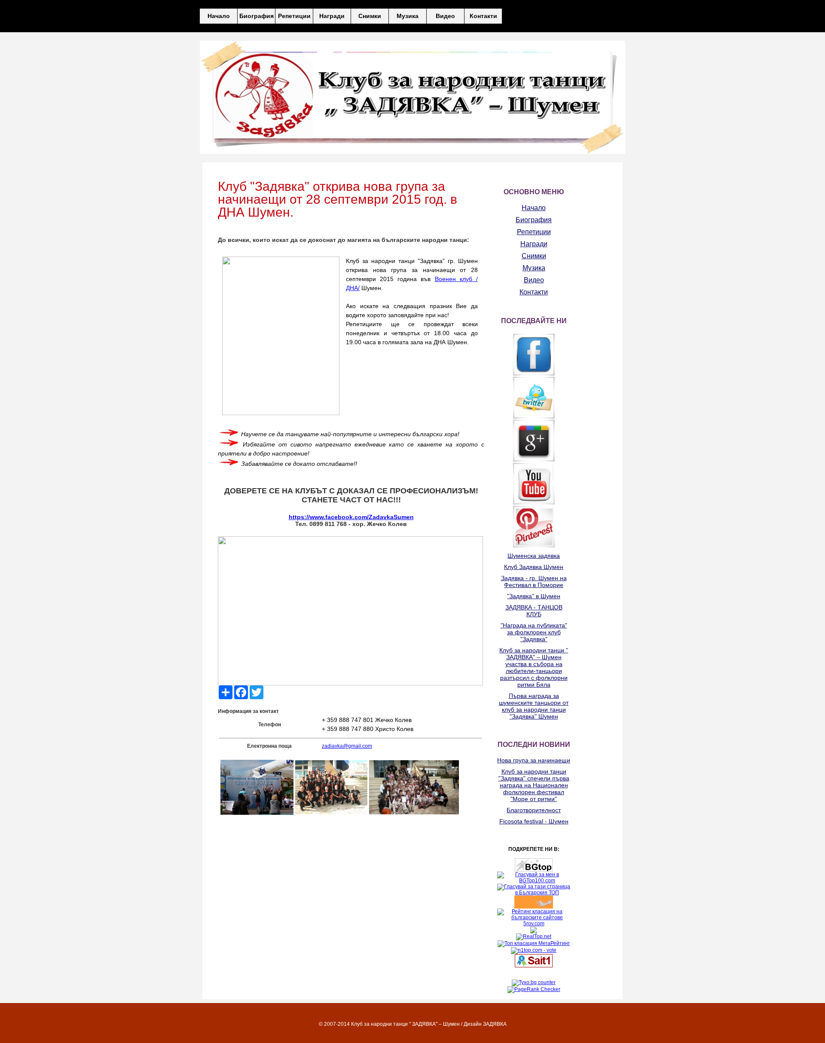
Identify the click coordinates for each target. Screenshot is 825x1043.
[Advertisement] (285, 872)
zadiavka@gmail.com (347, 746)
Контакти (483, 15)
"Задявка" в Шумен (533, 596)
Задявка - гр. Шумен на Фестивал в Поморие (534, 581)
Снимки (369, 15)
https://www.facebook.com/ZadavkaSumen (351, 517)
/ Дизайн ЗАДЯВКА (484, 1024)
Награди (332, 15)
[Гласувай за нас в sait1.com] (534, 966)
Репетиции (294, 15)
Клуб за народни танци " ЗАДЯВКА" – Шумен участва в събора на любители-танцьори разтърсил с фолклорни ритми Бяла (533, 667)
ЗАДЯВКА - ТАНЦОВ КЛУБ (533, 611)
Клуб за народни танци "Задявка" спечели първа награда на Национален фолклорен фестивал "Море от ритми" (533, 785)
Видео (445, 15)
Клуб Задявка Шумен (533, 566)
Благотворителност (534, 810)
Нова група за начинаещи (533, 760)
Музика (408, 15)
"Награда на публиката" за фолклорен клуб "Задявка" (534, 632)
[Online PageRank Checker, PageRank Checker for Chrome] (533, 989)
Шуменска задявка (533, 555)
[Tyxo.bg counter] (534, 982)
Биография (256, 15)
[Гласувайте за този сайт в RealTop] (533, 936)
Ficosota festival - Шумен (533, 821)
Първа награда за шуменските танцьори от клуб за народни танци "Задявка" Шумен (533, 706)
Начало (219, 15)
